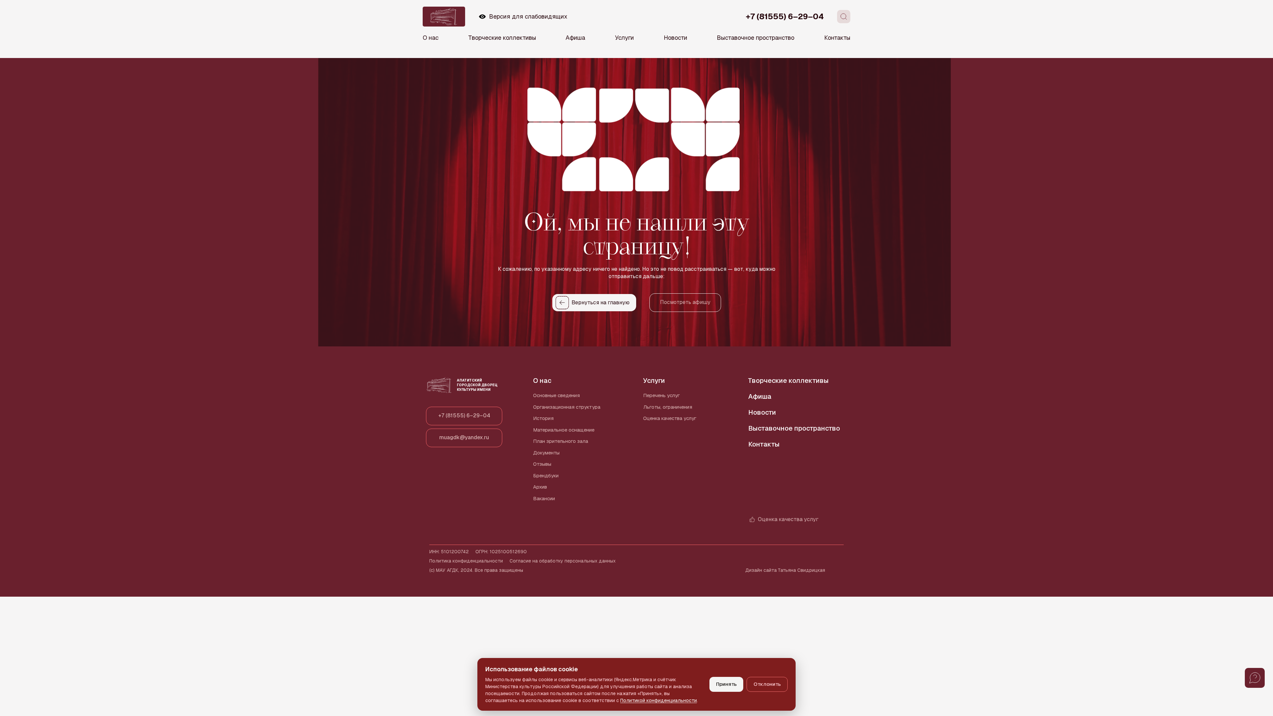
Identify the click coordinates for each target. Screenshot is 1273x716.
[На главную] (444, 17)
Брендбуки (546, 475)
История (543, 418)
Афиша (575, 37)
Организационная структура (566, 407)
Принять (726, 684)
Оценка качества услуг (670, 418)
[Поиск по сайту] (843, 16)
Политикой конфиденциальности (658, 700)
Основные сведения (556, 395)
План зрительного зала (560, 441)
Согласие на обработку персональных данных (563, 561)
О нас (431, 37)
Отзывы (542, 464)
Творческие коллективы (502, 37)
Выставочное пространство (755, 37)
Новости (675, 37)
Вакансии (544, 498)
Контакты (837, 37)
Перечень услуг (661, 395)
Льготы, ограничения (667, 407)
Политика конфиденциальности (466, 561)
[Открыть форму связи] (1255, 678)
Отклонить (767, 684)
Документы (546, 452)
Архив (540, 487)
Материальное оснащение (563, 430)
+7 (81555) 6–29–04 (785, 16)
